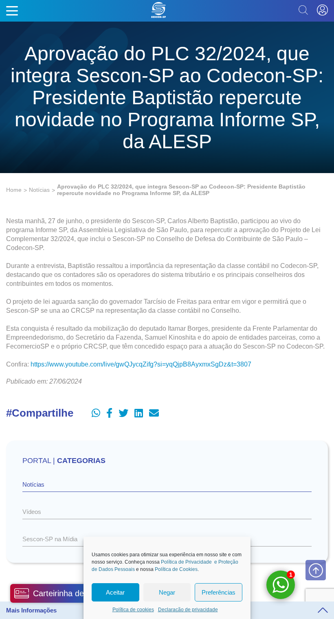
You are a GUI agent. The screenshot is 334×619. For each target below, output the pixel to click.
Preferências (218, 592)
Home (14, 190)
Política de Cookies (176, 569)
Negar (167, 592)
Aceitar (115, 592)
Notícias (39, 190)
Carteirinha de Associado (78, 593)
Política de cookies (133, 609)
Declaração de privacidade (188, 609)
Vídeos (31, 511)
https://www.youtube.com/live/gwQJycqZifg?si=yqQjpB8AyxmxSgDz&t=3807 (141, 364)
